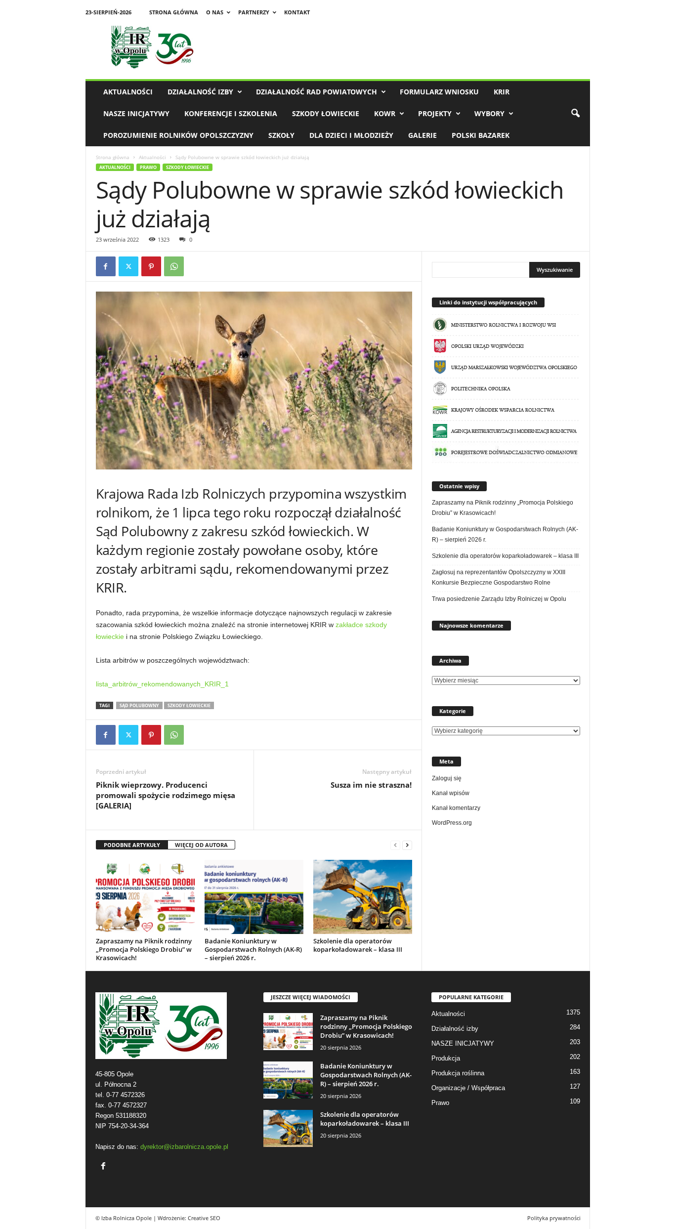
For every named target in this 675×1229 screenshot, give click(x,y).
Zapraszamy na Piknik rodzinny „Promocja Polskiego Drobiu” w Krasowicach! (144, 949)
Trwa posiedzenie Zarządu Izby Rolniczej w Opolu (499, 598)
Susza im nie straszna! (371, 785)
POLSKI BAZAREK (480, 135)
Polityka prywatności (554, 1218)
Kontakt (297, 12)
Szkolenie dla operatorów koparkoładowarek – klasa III (357, 945)
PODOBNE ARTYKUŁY (132, 844)
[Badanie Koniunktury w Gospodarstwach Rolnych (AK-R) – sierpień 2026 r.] (254, 897)
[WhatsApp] (174, 266)
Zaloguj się (447, 778)
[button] (575, 114)
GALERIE (422, 135)
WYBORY (489, 113)
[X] (128, 266)
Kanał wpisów (450, 793)
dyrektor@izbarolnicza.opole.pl (184, 1146)
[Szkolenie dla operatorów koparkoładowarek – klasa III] (362, 897)
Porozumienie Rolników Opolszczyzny (178, 135)
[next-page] (407, 845)
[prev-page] (395, 845)
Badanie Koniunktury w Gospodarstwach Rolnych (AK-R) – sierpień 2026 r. (253, 949)
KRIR (501, 91)
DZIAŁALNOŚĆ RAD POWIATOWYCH (316, 91)
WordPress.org (452, 822)
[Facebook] (106, 266)
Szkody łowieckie (325, 113)
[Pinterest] (151, 266)
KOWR (384, 113)
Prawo (148, 167)
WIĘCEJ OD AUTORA (201, 844)
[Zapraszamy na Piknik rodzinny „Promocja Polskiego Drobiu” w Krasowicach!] (145, 897)
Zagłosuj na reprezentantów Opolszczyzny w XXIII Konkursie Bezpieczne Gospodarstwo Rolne (498, 577)
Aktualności (128, 91)
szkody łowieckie (189, 705)
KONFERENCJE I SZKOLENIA (230, 113)
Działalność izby (200, 91)
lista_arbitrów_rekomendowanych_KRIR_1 (162, 684)
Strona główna (173, 12)
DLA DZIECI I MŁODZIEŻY (351, 135)
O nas (214, 12)
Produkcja (445, 1058)
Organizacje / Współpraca (468, 1088)
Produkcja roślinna (457, 1073)
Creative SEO (204, 1218)
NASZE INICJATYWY (136, 113)
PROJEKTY (435, 113)
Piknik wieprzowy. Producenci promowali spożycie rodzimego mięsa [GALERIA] (165, 795)
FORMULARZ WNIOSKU (439, 91)
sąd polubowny (139, 705)
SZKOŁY (281, 135)
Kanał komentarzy (456, 808)
